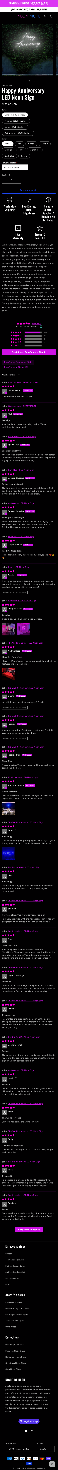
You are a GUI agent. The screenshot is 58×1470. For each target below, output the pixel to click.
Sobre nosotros (12, 1278)
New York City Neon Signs (17, 1308)
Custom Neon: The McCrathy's (23, 382)
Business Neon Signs (15, 1351)
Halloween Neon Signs (15, 1357)
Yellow (44, 144)
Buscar (8, 1254)
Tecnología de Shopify (36, 1468)
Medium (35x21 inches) (16, 121)
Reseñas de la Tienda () (16, 367)
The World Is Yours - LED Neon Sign (25, 643)
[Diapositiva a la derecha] (35, 81)
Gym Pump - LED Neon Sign (22, 601)
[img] (29, 323)
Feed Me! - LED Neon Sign (21, 536)
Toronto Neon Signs (14, 1321)
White (8, 144)
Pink (21, 150)
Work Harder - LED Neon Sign (23, 931)
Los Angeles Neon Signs (16, 1314)
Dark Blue (9, 156)
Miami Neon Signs (13, 1302)
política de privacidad (15, 1272)
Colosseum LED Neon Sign (21, 503)
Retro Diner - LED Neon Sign (22, 436)
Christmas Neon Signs (15, 1363)
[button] (5, 16)
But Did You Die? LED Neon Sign (24, 867)
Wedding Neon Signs (15, 1345)
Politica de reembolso (15, 1266)
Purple (24, 156)
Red (19, 144)
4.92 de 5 (36, 323)
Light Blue (35, 150)
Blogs (8, 1284)
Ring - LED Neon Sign (19, 567)
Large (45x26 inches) (15, 127)
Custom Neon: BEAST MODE (22, 406)
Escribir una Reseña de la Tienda (29, 352)
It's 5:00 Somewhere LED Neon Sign (26, 688)
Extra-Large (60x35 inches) (18, 133)
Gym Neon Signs (13, 1369)
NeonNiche (23, 1468)
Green (31, 144)
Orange (8, 150)
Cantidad (6, 175)
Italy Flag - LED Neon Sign (21, 470)
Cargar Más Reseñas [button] (29, 1229)
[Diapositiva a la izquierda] (23, 81)
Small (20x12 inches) (15, 115)
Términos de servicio (14, 1260)
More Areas (10, 1327)
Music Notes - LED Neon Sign (23, 777)
